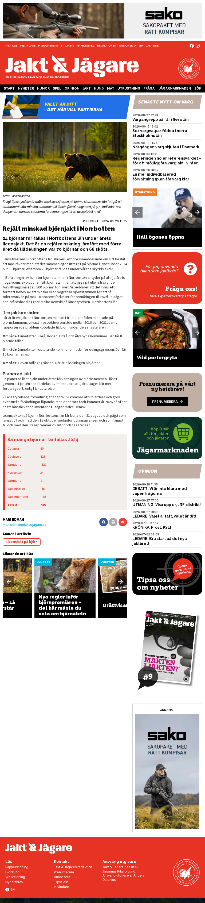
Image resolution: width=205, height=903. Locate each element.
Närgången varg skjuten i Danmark (165, 147)
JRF (141, 45)
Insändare (28, 45)
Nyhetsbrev (85, 45)
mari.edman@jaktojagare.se (25, 525)
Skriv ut (113, 522)
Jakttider (153, 45)
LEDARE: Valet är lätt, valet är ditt (164, 516)
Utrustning (128, 88)
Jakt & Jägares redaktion (73, 867)
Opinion (72, 88)
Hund (99, 88)
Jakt (87, 88)
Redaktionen (106, 45)
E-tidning (67, 45)
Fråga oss (149, 89)
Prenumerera (48, 45)
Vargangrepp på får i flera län (160, 119)
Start (9, 88)
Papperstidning (16, 867)
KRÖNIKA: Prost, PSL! (151, 527)
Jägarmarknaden (175, 88)
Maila (123, 522)
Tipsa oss (10, 45)
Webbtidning (15, 877)
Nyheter (26, 88)
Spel (57, 88)
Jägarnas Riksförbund (118, 871)
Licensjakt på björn (22, 542)
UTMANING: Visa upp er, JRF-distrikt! (166, 505)
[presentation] (9, 581)
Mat (110, 88)
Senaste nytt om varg (166, 102)
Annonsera (127, 45)
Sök (197, 88)
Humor (43, 88)
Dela (103, 522)
